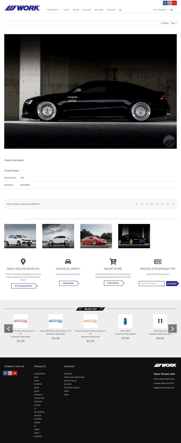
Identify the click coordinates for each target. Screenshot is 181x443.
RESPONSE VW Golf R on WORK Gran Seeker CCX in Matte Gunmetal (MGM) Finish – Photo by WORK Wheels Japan (20, 228)
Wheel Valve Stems (165, 334)
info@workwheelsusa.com (164, 387)
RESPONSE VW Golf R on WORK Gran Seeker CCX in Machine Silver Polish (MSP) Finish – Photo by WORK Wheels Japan (58, 228)
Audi (22, 177)
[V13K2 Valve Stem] (160, 315)
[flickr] (15, 373)
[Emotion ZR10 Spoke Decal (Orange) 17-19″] (90, 315)
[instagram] (10, 373)
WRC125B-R (125, 331)
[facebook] (5, 373)
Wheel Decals (25, 337)
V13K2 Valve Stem (160, 331)
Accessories (15, 337)
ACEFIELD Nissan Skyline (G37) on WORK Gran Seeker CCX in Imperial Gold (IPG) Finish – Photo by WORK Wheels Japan (96, 228)
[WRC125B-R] (125, 315)
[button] (120, 10)
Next (173, 23)
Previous (165, 23)
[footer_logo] (165, 364)
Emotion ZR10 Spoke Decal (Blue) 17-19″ (55, 331)
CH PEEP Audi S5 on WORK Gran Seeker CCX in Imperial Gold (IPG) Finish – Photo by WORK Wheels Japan (134, 229)
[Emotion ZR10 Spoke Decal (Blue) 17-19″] (56, 315)
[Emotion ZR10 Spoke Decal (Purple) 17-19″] (21, 315)
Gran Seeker (25, 185)
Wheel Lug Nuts (129, 334)
